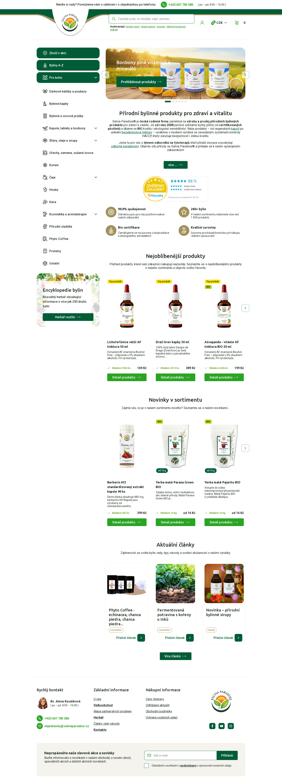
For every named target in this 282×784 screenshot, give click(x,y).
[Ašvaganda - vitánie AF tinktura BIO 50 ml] (224, 306)
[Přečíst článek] (141, 638)
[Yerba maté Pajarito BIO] (224, 446)
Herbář (99, 717)
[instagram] (231, 726)
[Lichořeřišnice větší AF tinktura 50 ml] (127, 306)
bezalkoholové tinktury (137, 132)
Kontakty (100, 730)
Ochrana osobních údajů (161, 717)
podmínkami (188, 765)
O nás (97, 699)
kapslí (235, 129)
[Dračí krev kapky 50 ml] (175, 306)
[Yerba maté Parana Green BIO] (175, 446)
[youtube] (222, 726)
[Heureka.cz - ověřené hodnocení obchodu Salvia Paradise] (175, 188)
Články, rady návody (107, 723)
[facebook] (212, 726)
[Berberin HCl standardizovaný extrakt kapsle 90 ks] (127, 446)
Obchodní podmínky (159, 711)
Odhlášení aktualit (157, 705)
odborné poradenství (125, 146)
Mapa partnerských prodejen (113, 711)
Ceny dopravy (155, 699)
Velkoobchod (103, 705)
